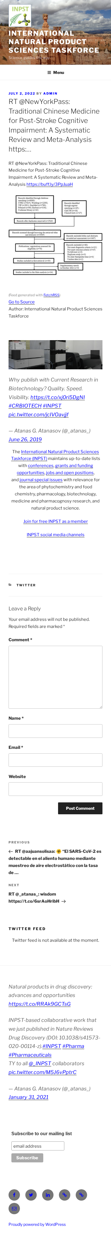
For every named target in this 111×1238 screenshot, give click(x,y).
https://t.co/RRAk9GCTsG (40, 1004)
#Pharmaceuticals (30, 1055)
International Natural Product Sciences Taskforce (54, 41)
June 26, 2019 (25, 439)
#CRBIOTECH (25, 406)
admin (50, 93)
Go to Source (22, 301)
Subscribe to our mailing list (41, 1133)
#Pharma (73, 1046)
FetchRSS (51, 295)
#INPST (52, 406)
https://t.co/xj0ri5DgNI (57, 397)
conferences (41, 465)
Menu (58, 72)
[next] (95, 354)
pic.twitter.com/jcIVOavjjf (39, 414)
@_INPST (40, 1063)
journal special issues (41, 479)
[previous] (15, 354)
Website (17, 776)
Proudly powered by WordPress (37, 1224)
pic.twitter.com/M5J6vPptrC (43, 1072)
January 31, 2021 (28, 1097)
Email (16, 747)
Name (16, 718)
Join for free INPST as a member (55, 521)
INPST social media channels (56, 534)
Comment (20, 639)
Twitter (26, 585)
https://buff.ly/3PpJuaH (49, 184)
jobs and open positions (70, 472)
